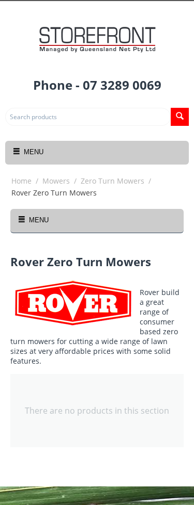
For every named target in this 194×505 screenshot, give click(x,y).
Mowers (56, 181)
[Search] (180, 117)
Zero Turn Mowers (112, 181)
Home (21, 181)
